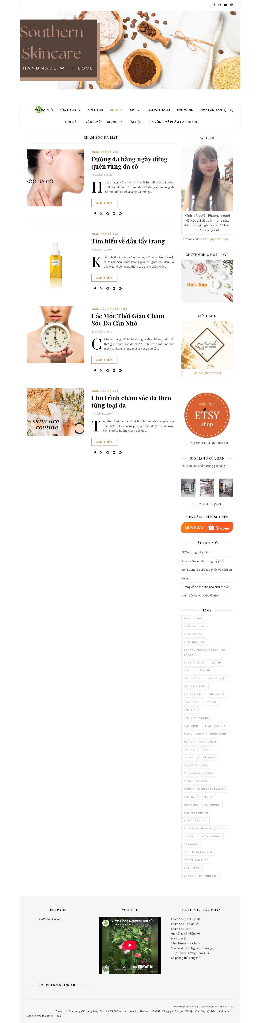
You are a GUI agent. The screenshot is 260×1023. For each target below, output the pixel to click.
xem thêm (104, 203)
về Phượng (192, 868)
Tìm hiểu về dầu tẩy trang (128, 241)
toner (188, 836)
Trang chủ (44, 110)
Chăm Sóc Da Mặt (182, 924)
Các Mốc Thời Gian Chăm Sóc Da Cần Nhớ (127, 319)
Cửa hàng (68, 110)
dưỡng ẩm (203, 670)
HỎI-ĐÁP (72, 122)
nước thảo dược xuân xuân (205, 789)
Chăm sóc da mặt (105, 152)
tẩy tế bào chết (196, 860)
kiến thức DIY (215, 725)
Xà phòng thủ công (183, 958)
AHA (186, 618)
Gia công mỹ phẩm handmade (173, 122)
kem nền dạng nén (197, 717)
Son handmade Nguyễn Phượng (191, 948)
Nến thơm (185, 110)
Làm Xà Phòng (158, 110)
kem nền (190, 710)
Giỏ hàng (95, 110)
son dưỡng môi (195, 820)
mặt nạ (189, 749)
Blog (114, 110)
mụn (205, 749)
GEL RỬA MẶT (193, 694)
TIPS (124, 308)
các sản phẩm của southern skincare (205, 652)
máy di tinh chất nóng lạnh (205, 733)
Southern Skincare (49, 919)
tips (222, 828)
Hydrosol (177, 938)
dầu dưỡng (192, 678)
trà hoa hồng (210, 836)
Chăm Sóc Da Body (183, 919)
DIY (132, 110)
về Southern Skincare (200, 875)
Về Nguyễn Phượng (101, 122)
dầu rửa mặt (216, 678)
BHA (199, 618)
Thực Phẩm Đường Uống (187, 953)
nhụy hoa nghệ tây (198, 773)
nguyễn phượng (195, 765)
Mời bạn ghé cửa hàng (207, 373)
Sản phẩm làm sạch (183, 943)
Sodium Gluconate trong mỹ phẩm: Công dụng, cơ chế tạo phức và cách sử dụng (206, 569)
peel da (189, 796)
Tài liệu (135, 122)
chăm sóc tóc (194, 626)
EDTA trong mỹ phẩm (195, 552)
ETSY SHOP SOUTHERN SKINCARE (207, 443)
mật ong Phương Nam (200, 741)
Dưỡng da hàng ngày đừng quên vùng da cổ (129, 162)
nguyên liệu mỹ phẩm (199, 757)
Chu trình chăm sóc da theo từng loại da (131, 401)
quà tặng (191, 804)
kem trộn (191, 725)
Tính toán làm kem (198, 852)
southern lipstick (198, 828)
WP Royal (56, 1015)
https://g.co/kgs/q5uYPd (207, 504)
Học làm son (211, 110)
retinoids (212, 804)
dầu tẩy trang (195, 686)
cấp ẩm (216, 662)
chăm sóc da (193, 634)
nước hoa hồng (195, 781)
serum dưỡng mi (196, 812)
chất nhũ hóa (194, 642)
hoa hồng (191, 702)
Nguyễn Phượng (217, 239)
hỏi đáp (211, 702)
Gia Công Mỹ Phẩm (183, 933)
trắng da (191, 844)
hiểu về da (216, 694)
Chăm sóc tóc (180, 929)
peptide (207, 796)
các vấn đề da (194, 662)
